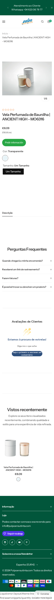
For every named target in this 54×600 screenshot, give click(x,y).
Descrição (7, 212)
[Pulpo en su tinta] (27, 21)
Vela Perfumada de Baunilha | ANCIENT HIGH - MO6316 (18, 468)
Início (5, 33)
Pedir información (14, 142)
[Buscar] (42, 21)
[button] (8, 7)
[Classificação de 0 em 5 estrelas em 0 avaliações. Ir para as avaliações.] (9, 110)
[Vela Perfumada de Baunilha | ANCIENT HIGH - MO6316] (18, 447)
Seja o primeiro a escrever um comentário (27, 353)
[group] (27, 78)
